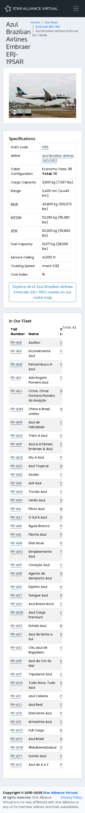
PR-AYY (16, 756)
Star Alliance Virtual (60, 792)
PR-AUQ (17, 457)
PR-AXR (16, 573)
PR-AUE (16, 342)
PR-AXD (16, 474)
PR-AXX (16, 625)
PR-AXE (16, 483)
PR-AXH (16, 500)
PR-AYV (16, 739)
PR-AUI (16, 377)
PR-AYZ (16, 764)
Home (35, 22)
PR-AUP (16, 444)
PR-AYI (16, 696)
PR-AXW (17, 612)
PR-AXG (17, 491)
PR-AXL (16, 534)
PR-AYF (16, 674)
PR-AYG (17, 683)
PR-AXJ (16, 517)
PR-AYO (17, 730)
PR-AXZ (16, 647)
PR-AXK (16, 526)
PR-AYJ (16, 704)
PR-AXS (16, 587)
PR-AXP (16, 565)
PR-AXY (16, 634)
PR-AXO (17, 551)
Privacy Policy (71, 797)
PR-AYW (17, 747)
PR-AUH (16, 364)
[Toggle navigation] (76, 8)
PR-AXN (16, 543)
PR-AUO (17, 435)
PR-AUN (16, 422)
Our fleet (51, 22)
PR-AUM (17, 409)
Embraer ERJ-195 (48, 27)
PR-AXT (16, 595)
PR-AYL (16, 721)
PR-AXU (16, 604)
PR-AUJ (16, 391)
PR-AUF (16, 351)
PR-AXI (16, 509)
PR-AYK (16, 713)
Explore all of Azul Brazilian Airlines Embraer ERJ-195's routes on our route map (42, 292)
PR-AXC (17, 466)
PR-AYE (16, 661)
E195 (45, 147)
